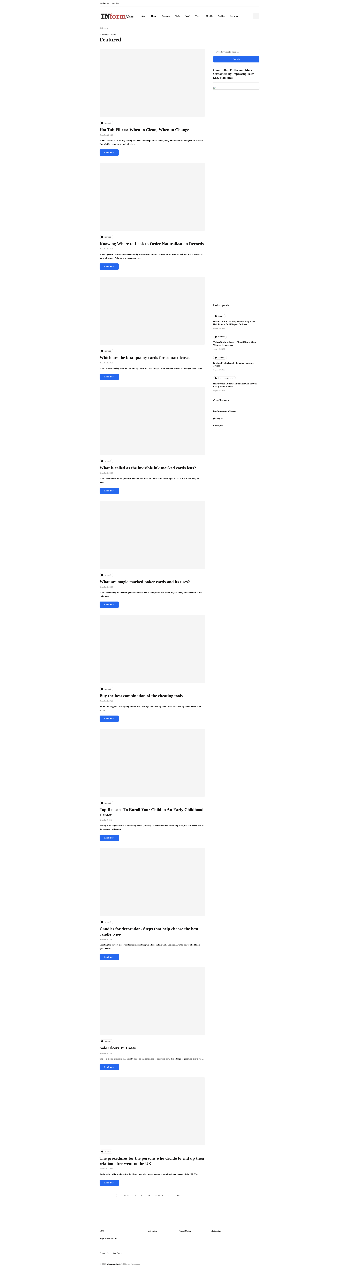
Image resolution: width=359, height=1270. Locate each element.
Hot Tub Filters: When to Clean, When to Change (144, 129)
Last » (178, 1196)
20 (162, 1196)
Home (154, 16)
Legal (187, 16)
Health (209, 16)
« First (126, 1196)
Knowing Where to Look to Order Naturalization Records (152, 243)
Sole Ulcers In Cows (118, 1048)
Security (234, 16)
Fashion (221, 16)
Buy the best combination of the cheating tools (141, 695)
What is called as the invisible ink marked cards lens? (148, 468)
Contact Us (104, 3)
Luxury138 (218, 426)
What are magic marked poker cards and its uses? (145, 581)
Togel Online (185, 1231)
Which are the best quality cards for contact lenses (145, 357)
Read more (109, 152)
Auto (143, 16)
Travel (198, 16)
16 (149, 1196)
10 (142, 1196)
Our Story (116, 3)
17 (152, 1196)
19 (159, 1196)
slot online (216, 1231)
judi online (152, 1231)
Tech (177, 16)
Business (166, 16)
